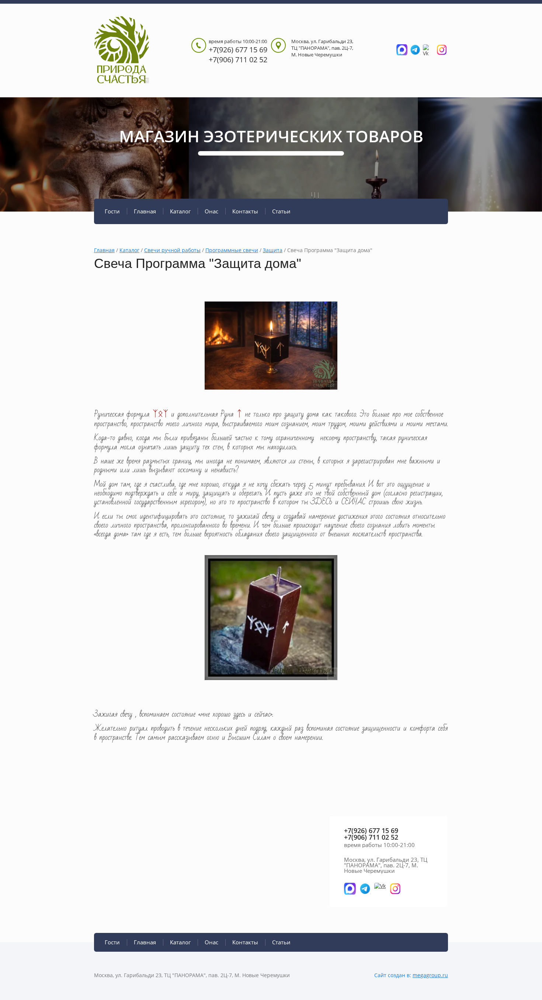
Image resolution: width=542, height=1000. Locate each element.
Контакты (245, 211)
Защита (272, 250)
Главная (145, 211)
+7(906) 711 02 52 (238, 60)
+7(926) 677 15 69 (238, 50)
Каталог (180, 211)
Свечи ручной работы (172, 250)
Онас (211, 211)
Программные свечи (231, 250)
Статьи (281, 211)
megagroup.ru (430, 975)
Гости (112, 211)
